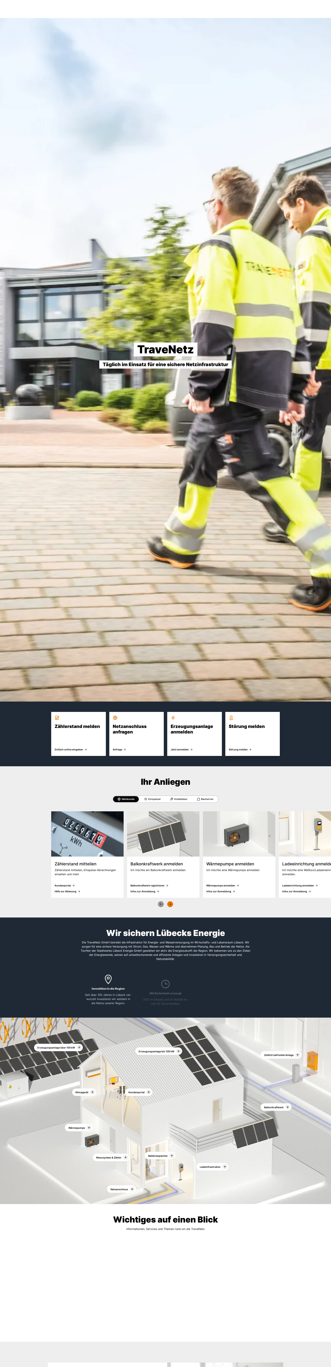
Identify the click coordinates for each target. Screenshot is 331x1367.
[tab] (126, 799)
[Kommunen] (164, 1335)
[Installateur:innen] (222, 1335)
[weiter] (170, 904)
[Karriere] (107, 1335)
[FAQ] (207, 1284)
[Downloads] (121, 1284)
